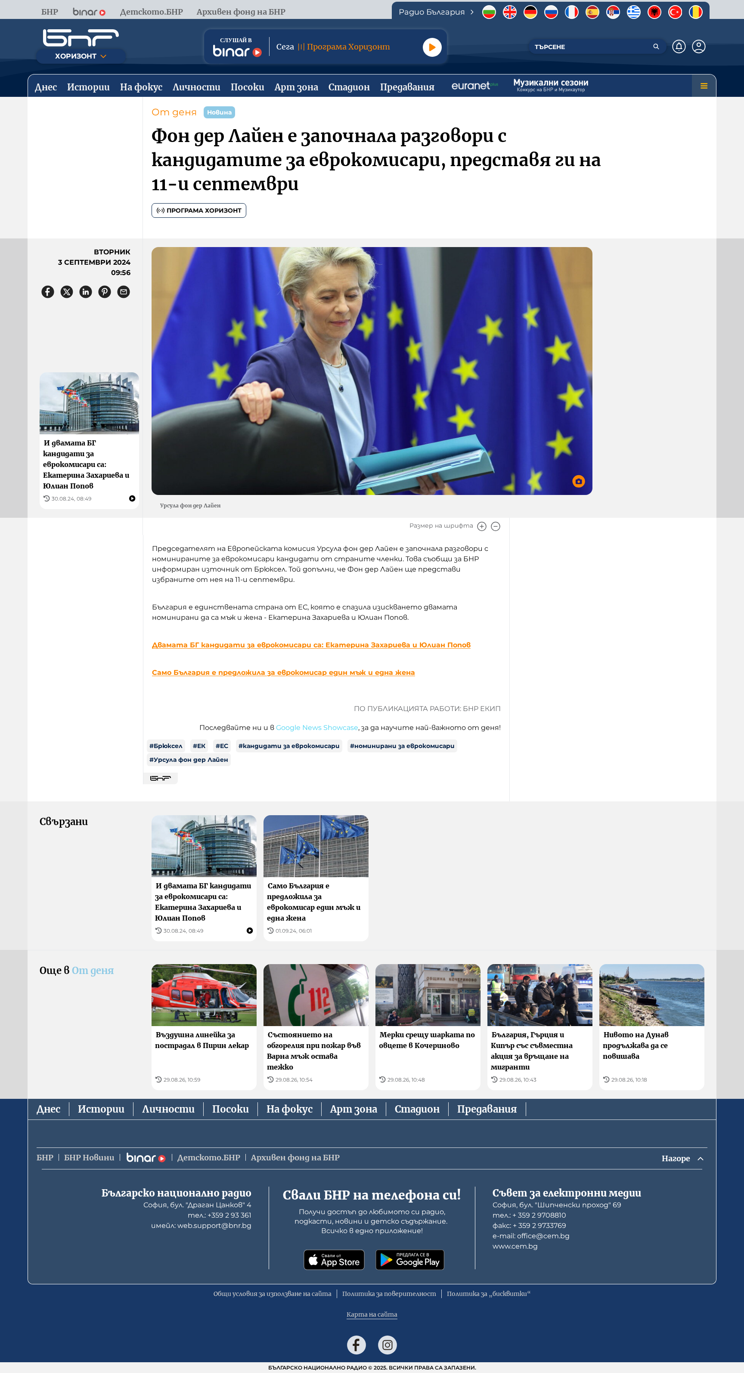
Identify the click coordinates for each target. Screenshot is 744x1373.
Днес (48, 1109)
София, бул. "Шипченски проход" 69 (557, 1205)
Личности (168, 1109)
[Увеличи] (482, 526)
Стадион (417, 1109)
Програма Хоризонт (204, 210)
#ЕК (199, 746)
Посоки (230, 1109)
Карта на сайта (372, 1314)
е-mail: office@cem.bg (531, 1236)
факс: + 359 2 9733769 (529, 1225)
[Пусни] (432, 47)
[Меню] (704, 86)
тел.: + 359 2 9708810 (529, 1215)
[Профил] (698, 46)
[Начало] (81, 37)
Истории (101, 1109)
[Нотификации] (679, 46)
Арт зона (353, 1109)
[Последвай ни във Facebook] (356, 1345)
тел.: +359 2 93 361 (219, 1215)
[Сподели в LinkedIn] (86, 292)
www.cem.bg (515, 1246)
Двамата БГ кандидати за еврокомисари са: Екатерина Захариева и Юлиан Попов (311, 645)
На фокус (290, 1109)
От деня (174, 112)
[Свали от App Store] (334, 1259)
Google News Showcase (317, 728)
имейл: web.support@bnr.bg (201, 1225)
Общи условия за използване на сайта (273, 1294)
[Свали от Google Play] (410, 1259)
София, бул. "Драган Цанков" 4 (197, 1205)
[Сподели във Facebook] (48, 292)
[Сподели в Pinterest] (105, 292)
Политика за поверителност (389, 1294)
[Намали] (495, 526)
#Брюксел (166, 746)
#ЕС (222, 746)
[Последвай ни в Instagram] (387, 1345)
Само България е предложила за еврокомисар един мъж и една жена (283, 672)
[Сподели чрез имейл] (123, 292)
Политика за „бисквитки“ (489, 1294)
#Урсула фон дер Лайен (188, 760)
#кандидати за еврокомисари (289, 746)
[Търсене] (656, 46)
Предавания (487, 1109)
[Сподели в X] (67, 292)
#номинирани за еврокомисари (402, 746)
